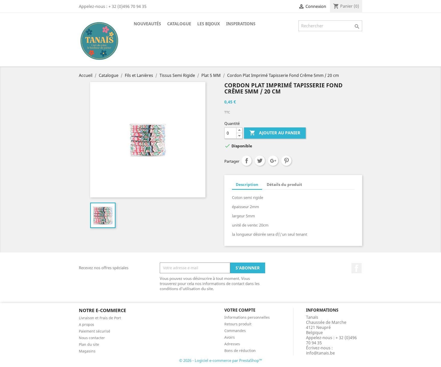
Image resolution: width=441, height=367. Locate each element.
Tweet (260, 161)
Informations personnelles (247, 317)
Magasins (87, 351)
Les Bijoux (208, 24)
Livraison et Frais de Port (100, 317)
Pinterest (286, 161)
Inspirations (240, 24)
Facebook (356, 268)
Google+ (273, 161)
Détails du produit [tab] (284, 184)
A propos (86, 324)
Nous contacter (92, 337)
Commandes (235, 330)
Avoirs (229, 337)
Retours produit (237, 324)
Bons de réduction (240, 350)
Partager (246, 161)
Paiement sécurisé (94, 331)
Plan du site (89, 344)
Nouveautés (147, 24)
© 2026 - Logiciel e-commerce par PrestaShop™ (220, 360)
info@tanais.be (320, 353)
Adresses (232, 343)
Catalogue (179, 24)
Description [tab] (247, 184)
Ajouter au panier (274, 133)
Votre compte (239, 310)
